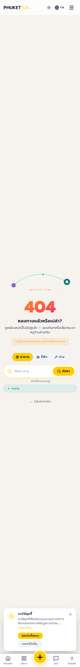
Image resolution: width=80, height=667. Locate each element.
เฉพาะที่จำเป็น (29, 644)
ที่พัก (44, 357)
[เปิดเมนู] (71, 7)
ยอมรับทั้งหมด (30, 636)
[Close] (70, 614)
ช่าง (61, 357)
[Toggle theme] (49, 7)
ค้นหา (66, 371)
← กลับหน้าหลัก (40, 401)
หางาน (24, 357)
